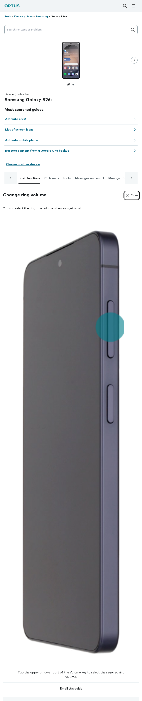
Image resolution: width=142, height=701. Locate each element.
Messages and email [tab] (89, 178)
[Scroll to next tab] (131, 178)
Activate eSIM (15, 119)
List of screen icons (19, 129)
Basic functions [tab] (29, 178)
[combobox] (67, 30)
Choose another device (23, 164)
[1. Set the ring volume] (71, 442)
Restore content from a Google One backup (37, 150)
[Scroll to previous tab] (10, 178)
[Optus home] (12, 6)
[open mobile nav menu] (133, 5)
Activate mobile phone (21, 140)
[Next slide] (134, 60)
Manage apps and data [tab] (124, 178)
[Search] (124, 5)
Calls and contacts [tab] (57, 178)
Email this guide (71, 688)
